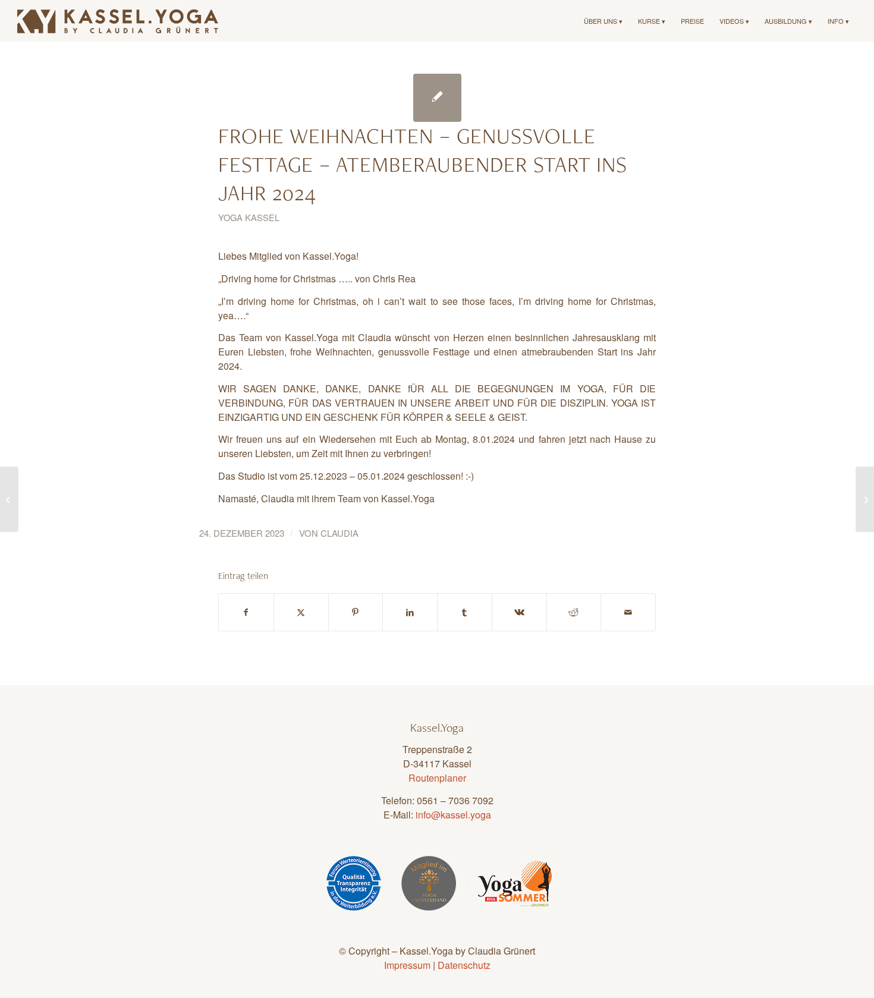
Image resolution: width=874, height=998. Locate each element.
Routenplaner (437, 778)
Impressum (407, 965)
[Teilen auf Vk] (519, 612)
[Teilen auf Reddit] (574, 612)
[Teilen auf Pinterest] (356, 612)
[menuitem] (603, 21)
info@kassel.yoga (453, 814)
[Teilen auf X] (301, 612)
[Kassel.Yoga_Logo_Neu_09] (118, 21)
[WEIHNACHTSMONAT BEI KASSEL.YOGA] (9, 499)
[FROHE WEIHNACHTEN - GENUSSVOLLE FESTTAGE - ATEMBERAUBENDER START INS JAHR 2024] (437, 98)
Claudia (339, 533)
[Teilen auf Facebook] (246, 612)
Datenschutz (464, 965)
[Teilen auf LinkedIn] (410, 612)
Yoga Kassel (248, 217)
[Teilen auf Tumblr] (465, 612)
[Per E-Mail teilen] (628, 612)
